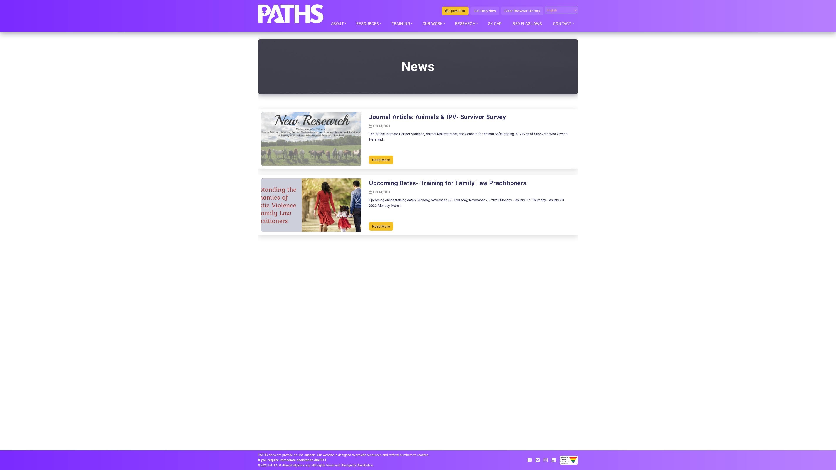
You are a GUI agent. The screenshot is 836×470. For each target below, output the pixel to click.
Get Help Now (485, 11)
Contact (562, 23)
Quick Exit (456, 11)
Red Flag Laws (527, 23)
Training (400, 23)
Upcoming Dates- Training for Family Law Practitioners (448, 183)
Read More (381, 160)
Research (465, 23)
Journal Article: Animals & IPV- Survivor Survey (437, 117)
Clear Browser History (522, 11)
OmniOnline (365, 465)
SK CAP (495, 23)
